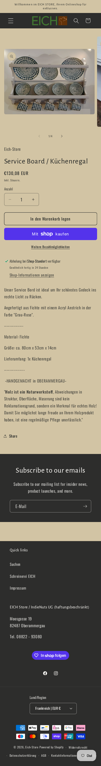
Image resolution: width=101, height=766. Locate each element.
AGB (43, 755)
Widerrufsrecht (78, 747)
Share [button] (13, 436)
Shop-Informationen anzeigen (32, 275)
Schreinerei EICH (23, 576)
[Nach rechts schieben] (61, 136)
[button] (11, 20)
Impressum (18, 588)
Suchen (15, 564)
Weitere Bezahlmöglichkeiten (50, 246)
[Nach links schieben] (39, 136)
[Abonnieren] (85, 506)
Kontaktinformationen (64, 755)
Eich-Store (31, 747)
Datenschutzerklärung (23, 755)
